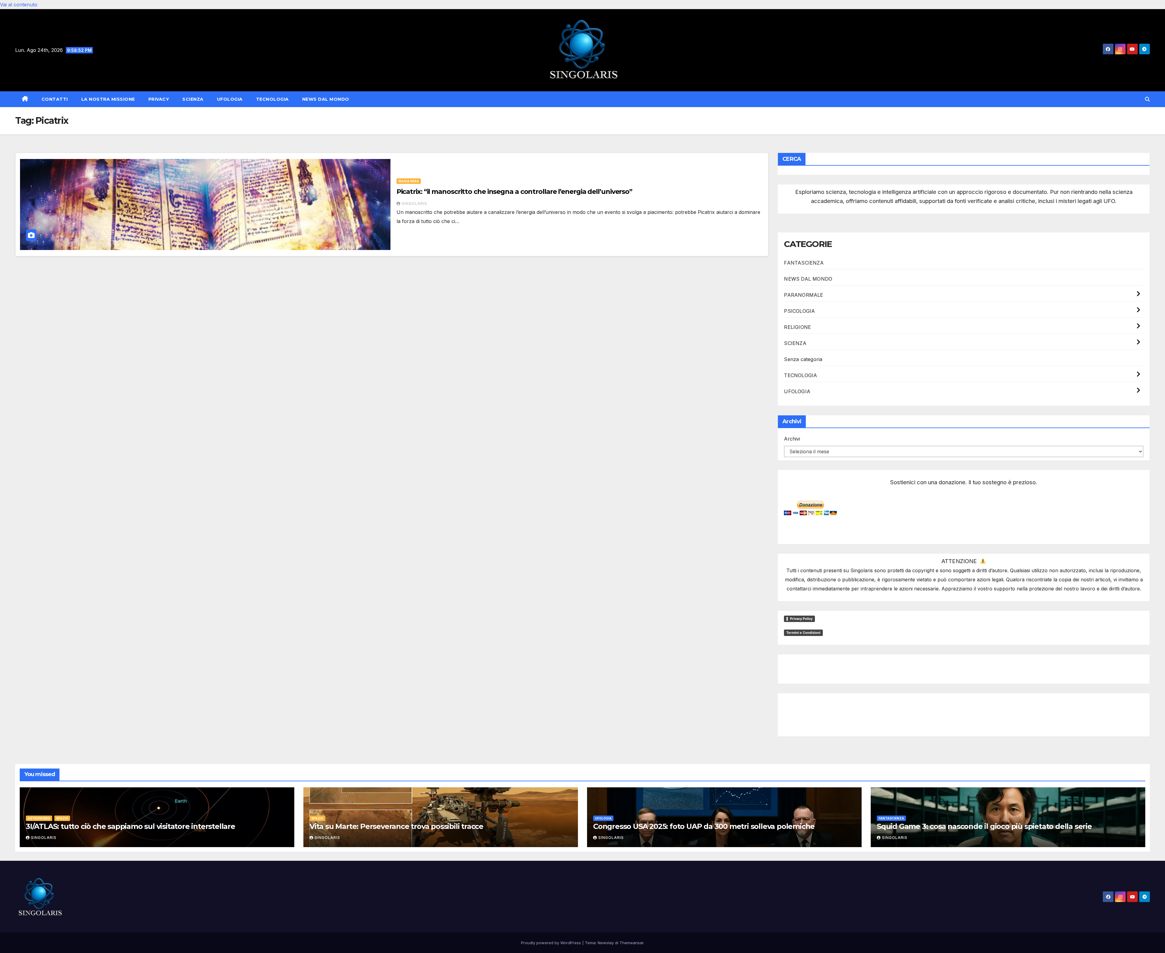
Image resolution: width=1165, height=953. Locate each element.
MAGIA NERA (408, 181)
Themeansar (631, 942)
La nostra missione (108, 99)
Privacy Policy (801, 619)
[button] (1147, 99)
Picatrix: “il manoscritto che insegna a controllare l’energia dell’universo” (514, 192)
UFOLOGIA (230, 99)
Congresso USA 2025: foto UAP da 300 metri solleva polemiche (704, 826)
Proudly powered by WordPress (551, 942)
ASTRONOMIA (39, 818)
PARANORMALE (803, 295)
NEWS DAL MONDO (325, 99)
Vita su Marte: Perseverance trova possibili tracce (396, 826)
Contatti (55, 99)
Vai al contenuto (18, 5)
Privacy (158, 99)
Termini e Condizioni (803, 632)
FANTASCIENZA (803, 263)
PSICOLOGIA (799, 311)
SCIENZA (193, 99)
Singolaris (414, 203)
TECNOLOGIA (272, 99)
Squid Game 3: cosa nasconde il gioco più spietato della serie (984, 826)
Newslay (606, 942)
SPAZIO (62, 818)
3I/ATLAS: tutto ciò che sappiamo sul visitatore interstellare (130, 826)
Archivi (792, 439)
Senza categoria (803, 359)
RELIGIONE (797, 327)
